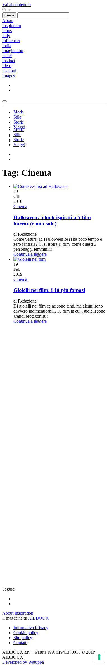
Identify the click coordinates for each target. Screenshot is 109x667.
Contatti (20, 642)
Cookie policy (25, 632)
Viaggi (19, 144)
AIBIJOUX (38, 618)
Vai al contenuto (16, 4)
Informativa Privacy (30, 627)
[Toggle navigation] (4, 101)
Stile (17, 117)
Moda (18, 112)
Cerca (7, 9)
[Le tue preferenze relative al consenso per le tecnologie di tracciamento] (99, 657)
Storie (18, 122)
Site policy (22, 637)
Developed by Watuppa (23, 662)
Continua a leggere (30, 254)
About (7, 20)
